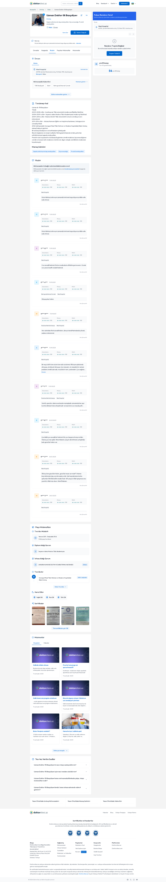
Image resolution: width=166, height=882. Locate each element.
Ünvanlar (36, 50)
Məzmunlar (76, 50)
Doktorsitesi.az (116, 845)
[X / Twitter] (131, 879)
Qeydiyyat (104, 3)
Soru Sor (65, 32)
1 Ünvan (55, 27)
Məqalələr (36, 643)
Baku (49, 9)
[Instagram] (134, 879)
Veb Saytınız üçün (80, 848)
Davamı (44, 372)
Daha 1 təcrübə (59, 587)
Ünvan (95, 22)
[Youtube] (137, 879)
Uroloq (42, 9)
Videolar (46, 643)
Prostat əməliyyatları (77, 151)
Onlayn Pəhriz (132, 812)
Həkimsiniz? (124, 3)
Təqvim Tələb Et (114, 53)
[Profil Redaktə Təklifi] (81, 15)
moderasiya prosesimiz (72, 169)
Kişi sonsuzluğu (63, 151)
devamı (78, 43)
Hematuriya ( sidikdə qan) (72, 731)
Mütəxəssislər (61, 845)
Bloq (97, 3)
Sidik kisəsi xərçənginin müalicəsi (44, 698)
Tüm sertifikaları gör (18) (60, 628)
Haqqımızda (97, 845)
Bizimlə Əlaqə (98, 848)
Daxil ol (113, 3)
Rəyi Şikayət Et (83, 204)
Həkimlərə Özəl (80, 845)
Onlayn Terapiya (120, 812)
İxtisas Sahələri (61, 848)
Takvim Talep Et (81, 32)
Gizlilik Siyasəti (98, 852)
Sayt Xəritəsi (97, 855)
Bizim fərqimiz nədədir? (41, 731)
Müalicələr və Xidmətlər (64, 853)
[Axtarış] (80, 3)
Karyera (80, 852)
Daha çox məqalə (59, 750)
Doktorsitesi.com (117, 848)
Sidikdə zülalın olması (40, 665)
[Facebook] (127, 879)
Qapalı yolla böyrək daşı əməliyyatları (44, 151)
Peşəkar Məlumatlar (63, 50)
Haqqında (44, 50)
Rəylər (52, 50)
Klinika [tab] (35, 63)
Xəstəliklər (60, 850)
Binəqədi (39, 74)
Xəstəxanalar (61, 856)
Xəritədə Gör (84, 69)
